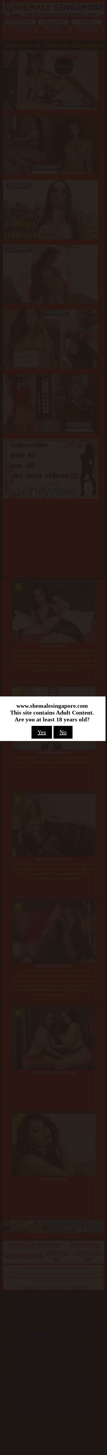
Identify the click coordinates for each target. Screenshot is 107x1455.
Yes (41, 732)
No (63, 732)
